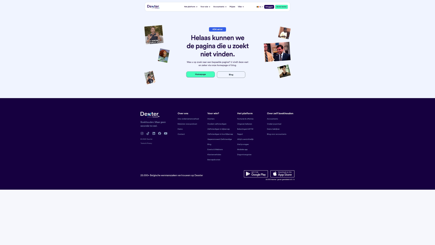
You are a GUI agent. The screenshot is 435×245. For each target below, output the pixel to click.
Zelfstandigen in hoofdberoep (220, 134)
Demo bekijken (273, 129)
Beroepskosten (213, 160)
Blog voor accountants (276, 134)
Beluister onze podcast (187, 124)
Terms (142, 143)
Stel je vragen (243, 144)
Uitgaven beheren (244, 124)
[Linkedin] (153, 133)
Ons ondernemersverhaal (188, 119)
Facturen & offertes (245, 119)
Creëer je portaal (274, 124)
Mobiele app (242, 149)
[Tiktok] (147, 133)
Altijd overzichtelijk (245, 139)
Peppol (240, 134)
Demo (180, 129)
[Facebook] (159, 133)
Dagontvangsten (244, 155)
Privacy (149, 143)
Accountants (272, 119)
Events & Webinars (215, 149)
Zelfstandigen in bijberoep (218, 129)
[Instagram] (142, 133)
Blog (209, 144)
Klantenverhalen (214, 155)
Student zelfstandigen (216, 124)
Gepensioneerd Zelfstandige (219, 139)
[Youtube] (165, 133)
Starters (210, 119)
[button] (191, 7)
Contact (181, 134)
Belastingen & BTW (245, 129)
